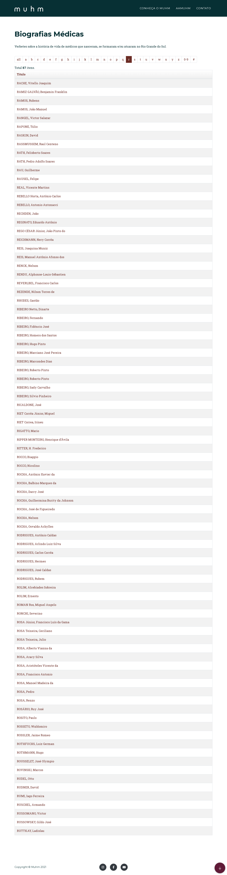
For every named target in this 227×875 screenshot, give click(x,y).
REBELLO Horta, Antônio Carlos (39, 196)
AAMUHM (183, 8)
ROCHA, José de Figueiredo (36, 509)
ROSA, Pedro (25, 692)
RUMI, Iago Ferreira (30, 796)
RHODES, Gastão (28, 300)
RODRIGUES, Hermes (31, 561)
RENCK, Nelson (27, 266)
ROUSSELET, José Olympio (35, 761)
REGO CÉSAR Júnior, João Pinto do (41, 231)
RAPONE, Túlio (27, 126)
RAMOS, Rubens (28, 100)
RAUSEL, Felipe (28, 179)
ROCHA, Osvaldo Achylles (35, 526)
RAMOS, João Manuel (32, 109)
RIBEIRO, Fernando (30, 318)
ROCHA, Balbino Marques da (36, 483)
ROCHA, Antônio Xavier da (36, 474)
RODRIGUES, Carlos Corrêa (35, 552)
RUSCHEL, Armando (31, 805)
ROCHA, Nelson (27, 518)
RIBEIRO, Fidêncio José (33, 326)
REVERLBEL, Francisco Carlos (37, 283)
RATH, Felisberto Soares (33, 153)
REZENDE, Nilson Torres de (35, 292)
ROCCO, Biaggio (27, 457)
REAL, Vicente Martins (33, 187)
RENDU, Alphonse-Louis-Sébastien (41, 274)
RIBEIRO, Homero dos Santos (37, 335)
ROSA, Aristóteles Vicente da (37, 665)
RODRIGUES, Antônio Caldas (36, 535)
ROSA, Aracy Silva (30, 657)
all (19, 59)
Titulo (21, 74)
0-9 (186, 59)
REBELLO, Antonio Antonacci (37, 205)
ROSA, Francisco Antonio (34, 674)
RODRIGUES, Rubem (31, 578)
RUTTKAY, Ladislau (30, 831)
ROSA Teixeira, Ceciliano (34, 631)
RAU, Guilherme (28, 170)
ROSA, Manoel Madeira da (35, 683)
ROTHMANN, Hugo (30, 752)
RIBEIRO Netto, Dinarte (33, 309)
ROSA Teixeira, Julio (31, 639)
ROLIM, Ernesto (27, 596)
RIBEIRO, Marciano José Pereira (39, 352)
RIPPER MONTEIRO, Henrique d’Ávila (43, 439)
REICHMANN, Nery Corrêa (35, 239)
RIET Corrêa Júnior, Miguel (36, 413)
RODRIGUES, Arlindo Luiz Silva (39, 544)
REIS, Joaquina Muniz (32, 248)
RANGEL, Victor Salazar (33, 118)
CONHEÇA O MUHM (155, 8)
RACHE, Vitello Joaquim (34, 83)
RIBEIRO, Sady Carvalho (33, 387)
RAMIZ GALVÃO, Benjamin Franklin (42, 92)
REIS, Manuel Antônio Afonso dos (40, 257)
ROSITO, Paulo (27, 718)
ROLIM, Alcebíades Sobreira (36, 587)
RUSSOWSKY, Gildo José (34, 822)
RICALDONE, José (29, 405)
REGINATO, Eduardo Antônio (37, 222)
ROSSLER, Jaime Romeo (33, 735)
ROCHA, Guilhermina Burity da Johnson (45, 500)
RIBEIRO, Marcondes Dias (34, 361)
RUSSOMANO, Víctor (31, 813)
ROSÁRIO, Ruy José (30, 709)
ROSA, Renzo (26, 700)
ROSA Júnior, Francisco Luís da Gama (43, 622)
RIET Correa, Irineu (30, 422)
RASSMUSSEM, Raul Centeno (37, 144)
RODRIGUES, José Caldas (34, 570)
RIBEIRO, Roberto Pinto (33, 370)
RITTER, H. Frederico (31, 448)
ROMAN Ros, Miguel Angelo (36, 605)
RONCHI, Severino (29, 613)
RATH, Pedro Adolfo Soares (36, 161)
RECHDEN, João (27, 213)
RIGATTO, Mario (28, 431)
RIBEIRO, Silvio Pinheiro (34, 396)
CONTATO (203, 8)
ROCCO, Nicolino (28, 465)
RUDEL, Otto (25, 778)
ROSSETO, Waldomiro (32, 726)
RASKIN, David (27, 135)
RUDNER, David (28, 787)
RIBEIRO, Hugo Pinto (31, 344)
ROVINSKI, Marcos (30, 770)
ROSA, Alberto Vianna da (34, 648)
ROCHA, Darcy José (30, 492)
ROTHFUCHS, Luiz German (35, 744)
